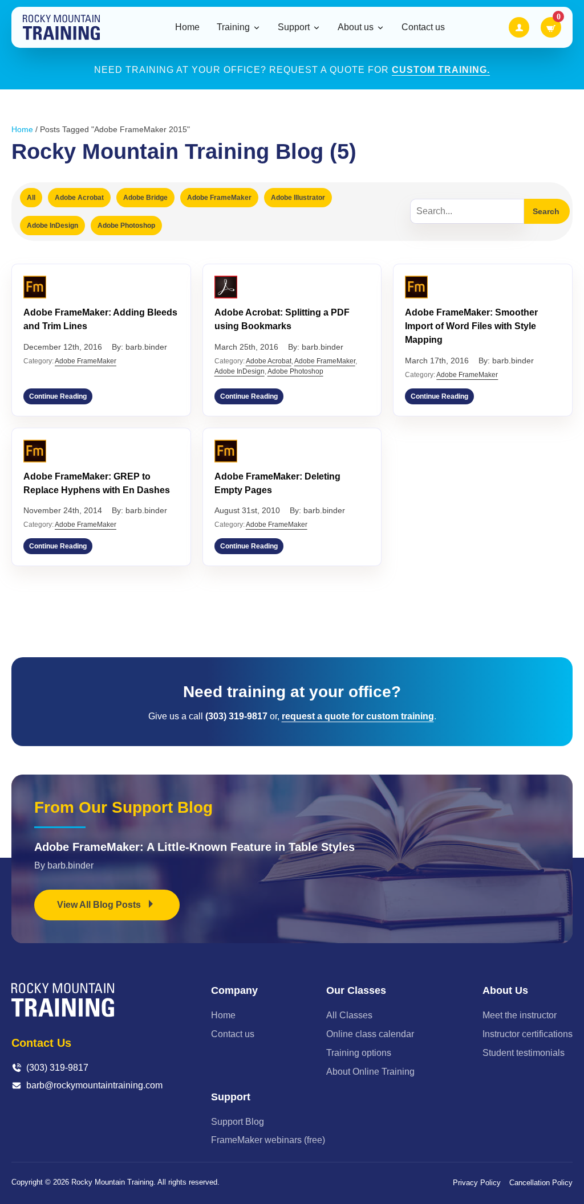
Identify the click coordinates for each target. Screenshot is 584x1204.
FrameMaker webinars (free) (268, 1140)
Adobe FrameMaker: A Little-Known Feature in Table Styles (194, 847)
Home (187, 27)
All (31, 198)
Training (233, 27)
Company (234, 990)
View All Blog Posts (100, 905)
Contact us (423, 27)
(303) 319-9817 (57, 1067)
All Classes (349, 1015)
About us (356, 27)
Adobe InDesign (52, 226)
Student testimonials (523, 1053)
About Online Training (370, 1071)
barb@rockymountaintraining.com (94, 1085)
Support (294, 27)
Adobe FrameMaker (219, 198)
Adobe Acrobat (79, 198)
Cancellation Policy (541, 1182)
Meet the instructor (519, 1015)
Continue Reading (58, 396)
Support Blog (237, 1122)
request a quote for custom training (358, 716)
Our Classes (356, 990)
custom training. (441, 70)
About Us (505, 990)
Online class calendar (370, 1034)
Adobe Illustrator (298, 198)
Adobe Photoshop (126, 226)
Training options (358, 1053)
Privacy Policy (477, 1182)
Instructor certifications (527, 1034)
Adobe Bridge (145, 198)
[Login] (519, 27)
